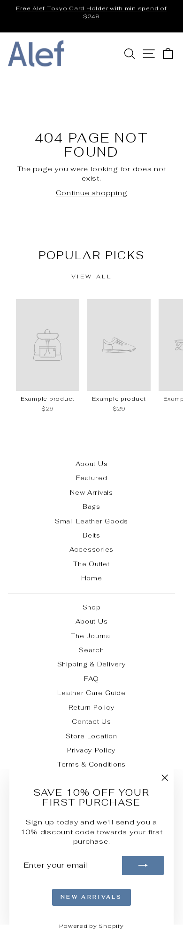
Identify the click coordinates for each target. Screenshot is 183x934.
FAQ (91, 678)
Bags (91, 506)
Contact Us (91, 721)
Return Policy (92, 707)
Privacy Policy (91, 750)
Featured (91, 478)
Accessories (91, 549)
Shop (92, 607)
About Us (92, 463)
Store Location (91, 736)
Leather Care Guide (91, 693)
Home (91, 578)
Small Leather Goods (91, 521)
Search (91, 650)
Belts (91, 535)
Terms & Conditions (91, 764)
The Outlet (91, 564)
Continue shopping (92, 192)
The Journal (91, 636)
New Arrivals (91, 492)
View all (91, 276)
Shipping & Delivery (91, 664)
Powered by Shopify (91, 926)
